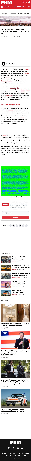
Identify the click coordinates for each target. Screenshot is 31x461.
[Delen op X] (17, 225)
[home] (2, 7)
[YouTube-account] (22, 448)
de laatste (9, 95)
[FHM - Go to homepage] (15, 442)
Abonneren (15, 217)
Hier (18, 88)
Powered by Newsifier (15, 458)
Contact (3, 453)
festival (23, 91)
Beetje (27, 73)
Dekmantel (4, 81)
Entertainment (16, 36)
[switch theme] (26, 2)
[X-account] (9, 448)
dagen (22, 117)
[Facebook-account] (13, 448)
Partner (14, 261)
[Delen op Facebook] (13, 225)
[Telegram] (20, 225)
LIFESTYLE (7, 6)
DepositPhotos (17, 455)
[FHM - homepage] (6, 2)
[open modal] (29, 2)
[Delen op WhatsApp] (10, 225)
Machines (14, 269)
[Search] (23, 2)
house (22, 90)
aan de (10, 81)
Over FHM (20, 453)
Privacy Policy (11, 453)
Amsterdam (13, 88)
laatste (4, 135)
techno (28, 90)
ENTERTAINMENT (19, 6)
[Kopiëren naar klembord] (23, 225)
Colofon (27, 453)
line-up (11, 110)
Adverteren (8, 455)
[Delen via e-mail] (26, 225)
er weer (27, 69)
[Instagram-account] (18, 448)
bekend (8, 77)
